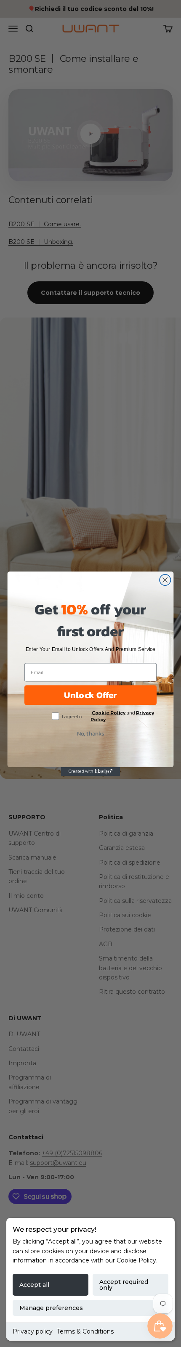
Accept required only (123, 1284)
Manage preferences (51, 1308)
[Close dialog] (165, 579)
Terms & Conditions (85, 1331)
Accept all (34, 1285)
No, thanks (90, 733)
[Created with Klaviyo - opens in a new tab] (90, 771)
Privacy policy (33, 1331)
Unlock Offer (90, 694)
